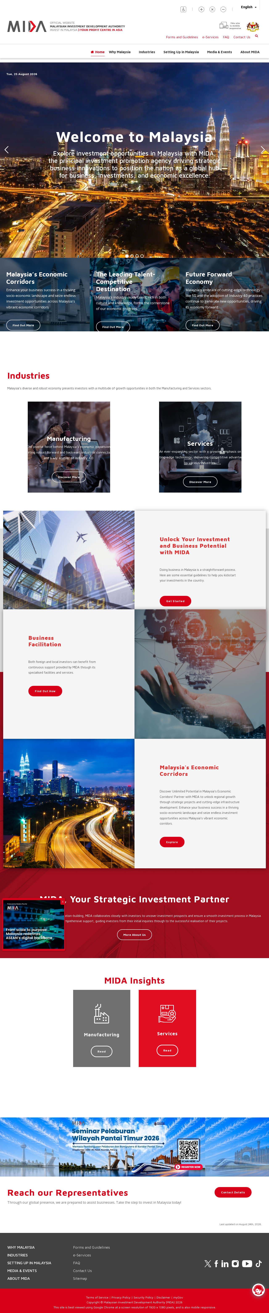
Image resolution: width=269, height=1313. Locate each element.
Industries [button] (147, 52)
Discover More (69, 477)
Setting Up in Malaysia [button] (181, 52)
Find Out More (23, 325)
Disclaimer (163, 1297)
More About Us (134, 934)
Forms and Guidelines (182, 37)
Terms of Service (97, 1297)
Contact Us (241, 37)
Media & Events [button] (219, 52)
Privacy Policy (121, 1297)
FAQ (226, 37)
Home (100, 52)
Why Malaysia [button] (120, 52)
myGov (178, 1297)
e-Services (210, 37)
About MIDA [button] (250, 52)
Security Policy (143, 1297)
